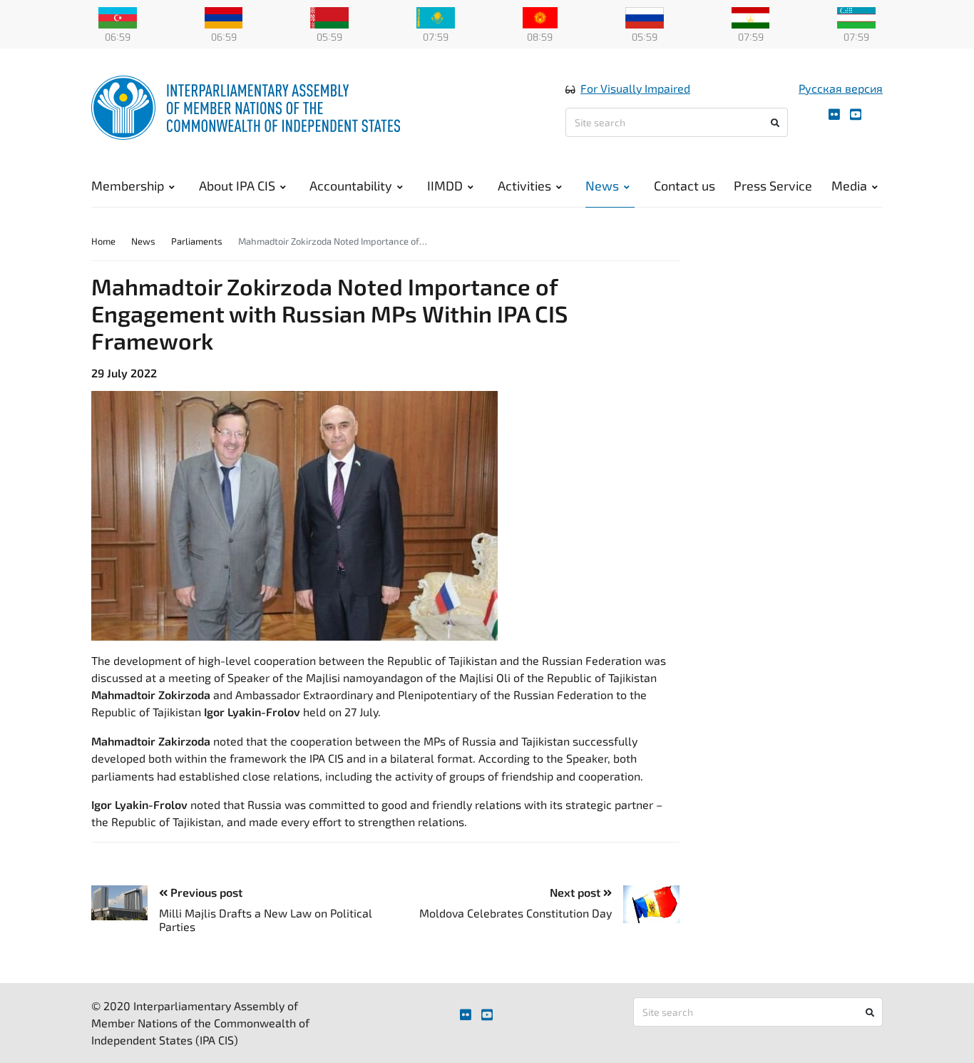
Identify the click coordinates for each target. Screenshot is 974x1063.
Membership (127, 185)
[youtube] (855, 114)
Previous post (205, 892)
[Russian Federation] (644, 16)
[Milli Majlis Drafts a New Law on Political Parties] (125, 902)
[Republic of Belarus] (329, 16)
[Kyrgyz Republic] (540, 16)
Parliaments (196, 241)
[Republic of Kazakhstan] (435, 16)
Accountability (350, 185)
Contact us (684, 185)
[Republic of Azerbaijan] (117, 16)
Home (103, 241)
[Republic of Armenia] (224, 16)
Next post (576, 892)
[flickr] (834, 114)
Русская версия (841, 88)
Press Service (773, 185)
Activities (524, 185)
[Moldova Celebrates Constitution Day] (646, 904)
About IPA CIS (237, 185)
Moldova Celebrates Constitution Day (515, 913)
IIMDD (445, 185)
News (602, 185)
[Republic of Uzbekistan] (856, 16)
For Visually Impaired (635, 88)
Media (849, 185)
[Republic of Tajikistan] (751, 16)
